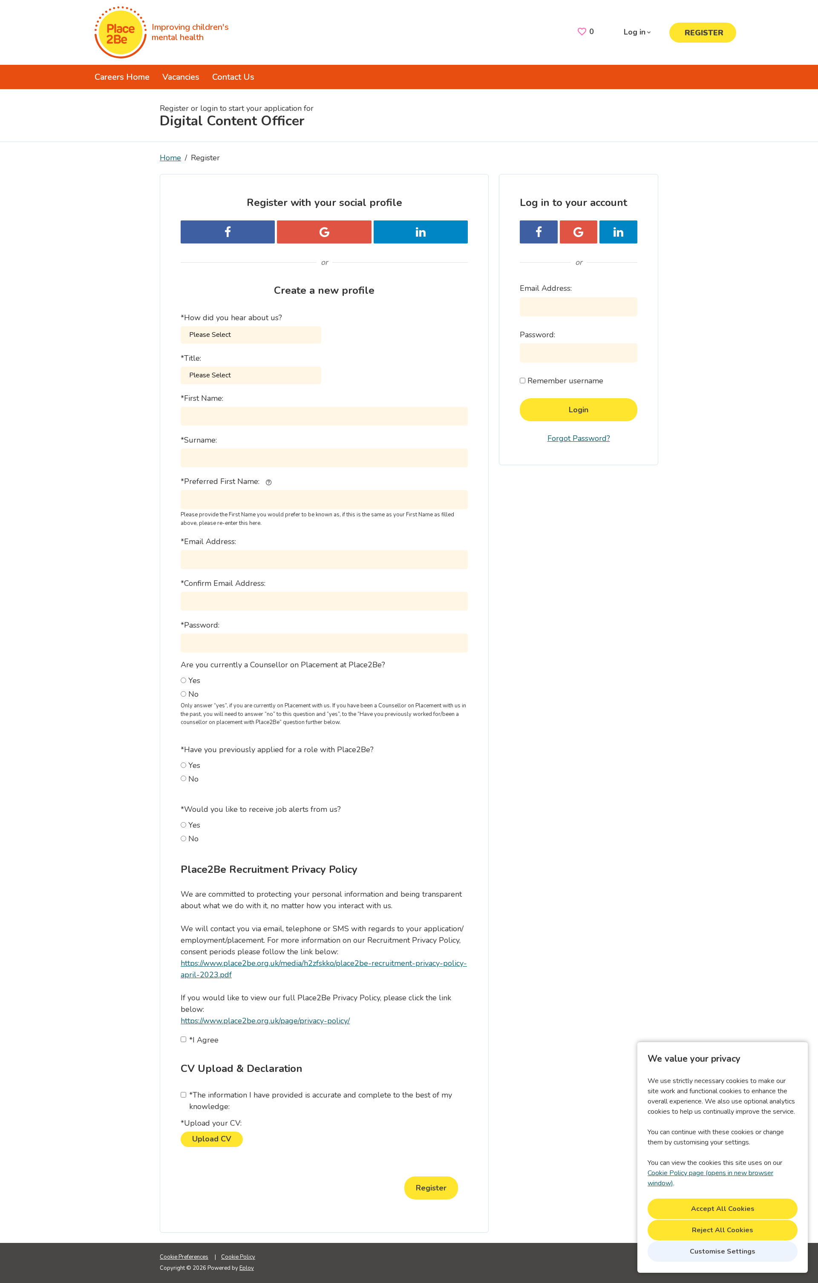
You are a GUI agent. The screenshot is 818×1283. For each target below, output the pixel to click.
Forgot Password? (578, 438)
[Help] (268, 482)
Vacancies (180, 77)
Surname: (199, 440)
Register (704, 33)
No (193, 694)
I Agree (204, 1040)
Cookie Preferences (184, 1257)
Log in (634, 32)
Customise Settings (722, 1251)
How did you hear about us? (231, 318)
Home (170, 158)
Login (578, 410)
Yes (194, 680)
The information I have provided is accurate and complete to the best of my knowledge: (320, 1101)
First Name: (202, 398)
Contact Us (233, 77)
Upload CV (211, 1139)
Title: (191, 358)
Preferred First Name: (220, 481)
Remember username (565, 381)
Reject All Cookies (722, 1230)
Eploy (246, 1268)
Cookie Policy (238, 1257)
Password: (200, 625)
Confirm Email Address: (223, 583)
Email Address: (208, 541)
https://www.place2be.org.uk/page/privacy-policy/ (265, 1021)
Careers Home (122, 77)
